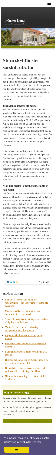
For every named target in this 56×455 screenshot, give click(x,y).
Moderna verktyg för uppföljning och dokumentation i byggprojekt (22, 312)
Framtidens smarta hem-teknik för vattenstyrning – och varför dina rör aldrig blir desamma (26, 302)
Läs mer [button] (36, 442)
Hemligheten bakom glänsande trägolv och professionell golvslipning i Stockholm (25, 369)
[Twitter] (11, 282)
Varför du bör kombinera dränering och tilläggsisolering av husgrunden (23, 329)
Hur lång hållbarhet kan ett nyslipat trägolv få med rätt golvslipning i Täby (26, 361)
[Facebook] (8, 282)
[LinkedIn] (14, 282)
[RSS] (17, 282)
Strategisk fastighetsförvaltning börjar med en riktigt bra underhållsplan (26, 320)
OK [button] (16, 449)
